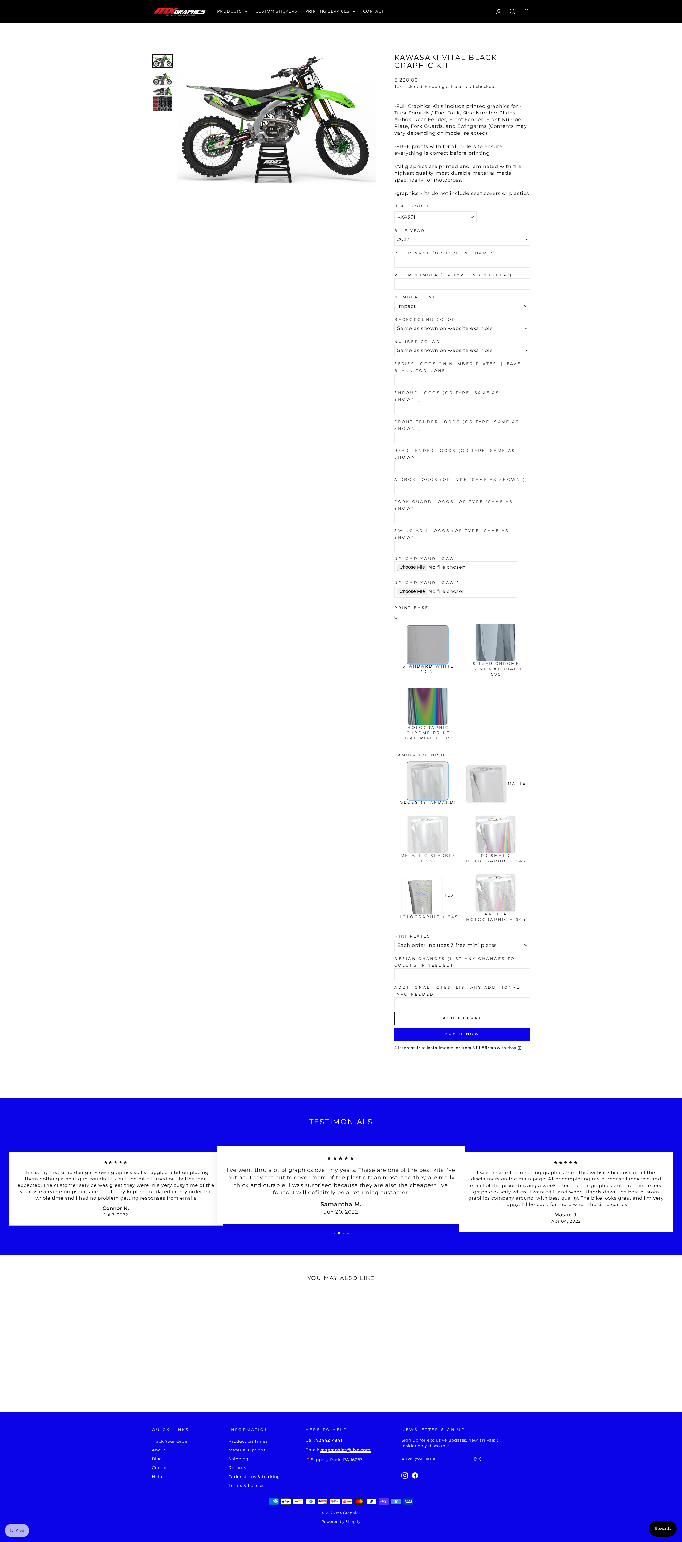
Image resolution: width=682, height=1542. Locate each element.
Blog (157, 1458)
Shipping (435, 86)
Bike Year (409, 230)
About (158, 1450)
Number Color (417, 341)
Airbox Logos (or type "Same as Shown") (460, 479)
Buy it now (462, 1034)
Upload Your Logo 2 (427, 582)
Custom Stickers (276, 11)
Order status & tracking (254, 1476)
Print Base (411, 607)
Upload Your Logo (424, 558)
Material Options (247, 1450)
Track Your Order (170, 1441)
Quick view (197, 1356)
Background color (425, 319)
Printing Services (328, 11)
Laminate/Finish (419, 754)
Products (230, 11)
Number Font (415, 297)
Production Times (248, 1441)
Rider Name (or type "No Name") (445, 253)
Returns (237, 1467)
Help (157, 1476)
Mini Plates (412, 936)
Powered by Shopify (341, 1522)
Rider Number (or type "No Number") (453, 275)
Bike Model (412, 206)
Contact (373, 11)
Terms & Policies (246, 1485)
